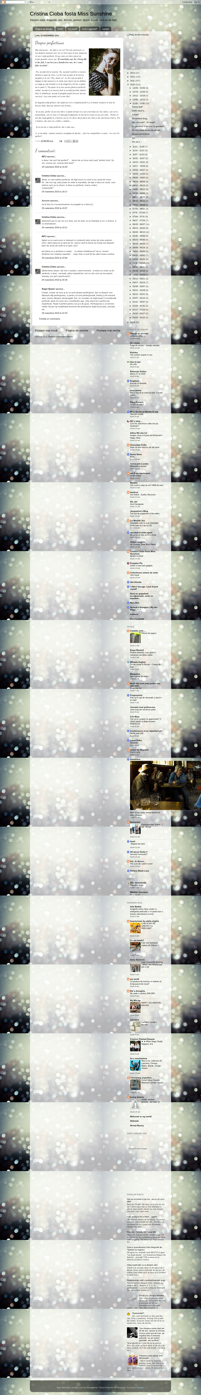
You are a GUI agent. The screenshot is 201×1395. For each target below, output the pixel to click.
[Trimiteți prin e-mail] (65, 141)
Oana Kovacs (136, 402)
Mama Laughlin (138, 542)
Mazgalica (135, 674)
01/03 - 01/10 (139, 317)
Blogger (140, 1387)
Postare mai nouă (46, 330)
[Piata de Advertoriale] (138, 35)
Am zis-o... (137, 142)
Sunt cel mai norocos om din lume (144, 447)
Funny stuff (137, 107)
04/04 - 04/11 (139, 267)
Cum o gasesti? (89, 29)
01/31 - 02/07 (139, 302)
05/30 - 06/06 (139, 236)
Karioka (134, 352)
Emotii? (135, 115)
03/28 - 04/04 (139, 271)
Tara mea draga (136, 885)
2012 (133, 77)
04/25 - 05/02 (139, 255)
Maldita (133, 483)
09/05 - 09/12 (139, 189)
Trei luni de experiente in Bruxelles (145, 513)
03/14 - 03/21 (139, 279)
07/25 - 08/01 (139, 209)
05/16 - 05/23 (139, 244)
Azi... (134, 138)
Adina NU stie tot (138, 433)
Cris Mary (134, 717)
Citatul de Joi (135, 688)
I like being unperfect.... (142, 1078)
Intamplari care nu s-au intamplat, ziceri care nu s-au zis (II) (144, 524)
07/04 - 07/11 (139, 217)
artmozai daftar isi (137, 336)
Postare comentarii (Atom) (60, 337)
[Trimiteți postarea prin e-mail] (60, 141)
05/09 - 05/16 (139, 247)
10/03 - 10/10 (139, 174)
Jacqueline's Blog (139, 511)
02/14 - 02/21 (139, 294)
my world (134, 979)
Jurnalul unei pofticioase (142, 707)
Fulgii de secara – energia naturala (144, 345)
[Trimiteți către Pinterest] (76, 141)
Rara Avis (134, 603)
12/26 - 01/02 (139, 88)
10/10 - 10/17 (139, 170)
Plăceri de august (148, 633)
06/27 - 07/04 (139, 220)
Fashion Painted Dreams (142, 1039)
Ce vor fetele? (137, 940)
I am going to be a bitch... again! (142, 1217)
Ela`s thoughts (137, 991)
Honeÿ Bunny (137, 1125)
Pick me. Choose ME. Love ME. (141, 1232)
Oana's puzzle (137, 619)
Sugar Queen (48, 289)
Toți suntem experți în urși (141, 355)
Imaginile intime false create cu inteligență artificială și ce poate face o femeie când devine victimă (146, 911)
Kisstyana (135, 822)
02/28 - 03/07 (139, 286)
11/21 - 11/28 (139, 147)
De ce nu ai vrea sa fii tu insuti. (143, 535)
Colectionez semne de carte (144, 573)
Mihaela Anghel (138, 662)
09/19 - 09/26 (139, 182)
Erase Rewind (137, 650)
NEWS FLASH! (136, 556)
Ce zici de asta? (137, 404)
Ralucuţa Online (138, 371)
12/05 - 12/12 (139, 100)
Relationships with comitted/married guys (146, 1280)
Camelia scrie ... (138, 631)
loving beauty (137, 1097)
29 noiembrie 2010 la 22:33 (54, 313)
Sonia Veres (136, 454)
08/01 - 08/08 (139, 205)
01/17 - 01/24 (139, 310)
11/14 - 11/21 (139, 150)
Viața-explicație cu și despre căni (142, 1265)
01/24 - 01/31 (139, 306)
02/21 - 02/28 (139, 290)
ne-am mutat (135, 476)
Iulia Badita (135, 907)
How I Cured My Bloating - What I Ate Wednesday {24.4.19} (152, 964)
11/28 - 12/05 (139, 103)
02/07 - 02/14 (139, 298)
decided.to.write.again (141, 532)
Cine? (60, 29)
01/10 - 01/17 (139, 313)
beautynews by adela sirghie (144, 921)
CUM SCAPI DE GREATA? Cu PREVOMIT (148, 925)
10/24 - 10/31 (139, 162)
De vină (133, 364)
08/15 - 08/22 (139, 201)
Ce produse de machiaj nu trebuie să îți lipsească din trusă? (145, 982)
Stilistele (134, 1121)
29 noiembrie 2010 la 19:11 (54, 227)
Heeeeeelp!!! (138, 1313)
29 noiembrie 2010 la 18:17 (54, 192)
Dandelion (135, 759)
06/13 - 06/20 (139, 228)
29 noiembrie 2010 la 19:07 (54, 208)
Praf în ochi (135, 752)
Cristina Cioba (49, 176)
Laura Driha (136, 740)
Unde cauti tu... (139, 111)
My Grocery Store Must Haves (143, 544)
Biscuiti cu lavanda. (138, 383)
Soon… (133, 457)
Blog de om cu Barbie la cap (144, 412)
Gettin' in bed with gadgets (141, 566)
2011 (132, 81)
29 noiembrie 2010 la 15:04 (54, 167)
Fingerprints (136, 695)
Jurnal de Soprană (139, 750)
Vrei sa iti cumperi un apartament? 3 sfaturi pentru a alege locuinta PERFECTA (145, 721)
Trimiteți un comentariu (49, 319)
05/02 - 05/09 (139, 251)
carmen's (134, 1020)
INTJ (44, 156)
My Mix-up (135, 1000)
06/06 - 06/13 (139, 232)
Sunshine (135, 343)
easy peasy (135, 390)
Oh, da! (133, 502)
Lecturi (105, 29)
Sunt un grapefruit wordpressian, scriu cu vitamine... (141, 596)
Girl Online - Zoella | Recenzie (143, 495)
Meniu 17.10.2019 (137, 374)
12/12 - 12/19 (139, 96)
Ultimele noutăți (136, 414)
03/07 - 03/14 (139, 282)
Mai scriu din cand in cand (141, 864)
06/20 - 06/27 (139, 224)
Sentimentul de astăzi (139, 676)
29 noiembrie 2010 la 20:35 (54, 280)
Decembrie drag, (140, 118)
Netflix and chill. (137, 733)
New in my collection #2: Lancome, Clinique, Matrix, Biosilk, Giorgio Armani (151, 1064)
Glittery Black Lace (139, 871)
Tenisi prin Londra (139, 464)
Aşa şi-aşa (135, 362)
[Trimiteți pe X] (71, 141)
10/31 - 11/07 (139, 158)
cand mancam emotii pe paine (143, 709)
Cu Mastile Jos (137, 521)
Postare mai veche (108, 330)
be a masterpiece (138, 1058)
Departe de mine (138, 844)
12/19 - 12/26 (139, 92)
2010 (133, 84)
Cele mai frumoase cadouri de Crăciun (149, 944)
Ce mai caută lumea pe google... (147, 130)
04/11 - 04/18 (139, 263)
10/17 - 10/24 (139, 166)
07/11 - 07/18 (139, 213)
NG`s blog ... (136, 421)
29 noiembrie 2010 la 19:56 (54, 258)
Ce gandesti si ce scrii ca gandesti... (148, 126)
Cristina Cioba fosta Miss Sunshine (71, 14)
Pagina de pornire (44, 29)
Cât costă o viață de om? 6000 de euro (146, 485)
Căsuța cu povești (139, 333)
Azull (132, 841)
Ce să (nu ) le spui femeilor (151, 1295)
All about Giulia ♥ (138, 852)
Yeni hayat (134, 575)
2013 (133, 73)
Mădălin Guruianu (139, 892)
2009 (133, 322)
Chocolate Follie (138, 445)
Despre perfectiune (141, 134)
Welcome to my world (141, 1116)
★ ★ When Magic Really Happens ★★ (152, 1042)
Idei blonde (135, 582)
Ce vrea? (72, 29)
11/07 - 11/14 (139, 154)
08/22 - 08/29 (139, 197)
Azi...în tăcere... (137, 861)
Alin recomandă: (138, 883)
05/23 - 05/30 (139, 240)
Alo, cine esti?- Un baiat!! (143, 122)
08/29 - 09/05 (139, 193)
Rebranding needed (138, 466)
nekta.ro (134, 614)
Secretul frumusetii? (138, 854)
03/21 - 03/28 (139, 275)
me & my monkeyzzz (140, 473)
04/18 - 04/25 (139, 259)
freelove (134, 492)
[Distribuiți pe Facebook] (74, 141)
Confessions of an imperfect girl (146, 731)
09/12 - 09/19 (139, 185)
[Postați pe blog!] (68, 141)
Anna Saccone (137, 960)
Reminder (134, 743)
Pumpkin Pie (136, 563)
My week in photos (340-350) (142, 993)
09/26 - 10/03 (139, 178)
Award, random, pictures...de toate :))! (150, 1100)
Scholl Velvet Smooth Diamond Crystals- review (152, 1081)
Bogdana (134, 381)
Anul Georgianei (137, 504)
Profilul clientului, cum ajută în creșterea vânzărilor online (143, 653)
